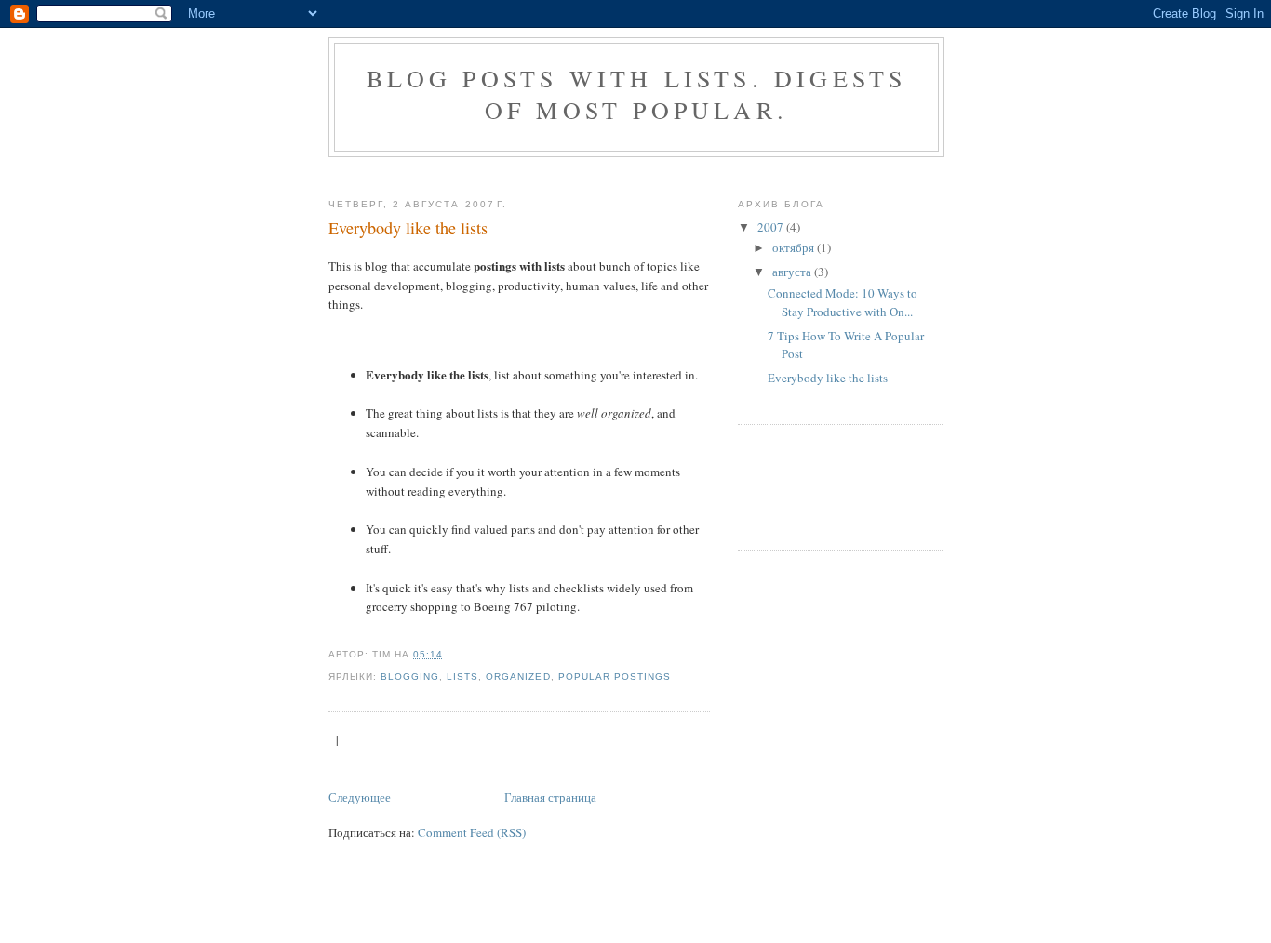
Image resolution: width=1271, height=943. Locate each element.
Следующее (359, 797)
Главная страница (550, 797)
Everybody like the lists (408, 228)
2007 (771, 227)
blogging (410, 676)
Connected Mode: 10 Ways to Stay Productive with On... (842, 302)
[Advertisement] (667, 173)
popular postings (614, 676)
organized (518, 676)
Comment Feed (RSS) (472, 832)
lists (462, 676)
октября (794, 247)
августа (793, 271)
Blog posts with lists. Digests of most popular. (637, 94)
